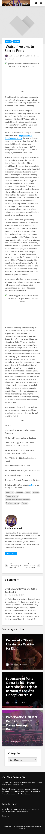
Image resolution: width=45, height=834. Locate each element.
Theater (16, 41)
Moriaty (36, 493)
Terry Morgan (13, 664)
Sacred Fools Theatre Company (18, 500)
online (31, 485)
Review (8, 41)
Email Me (5, 816)
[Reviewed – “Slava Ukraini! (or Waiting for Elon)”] (22, 651)
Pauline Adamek (13, 56)
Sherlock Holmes (12, 503)
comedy (19, 493)
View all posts (11, 553)
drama (27, 493)
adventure (9, 493)
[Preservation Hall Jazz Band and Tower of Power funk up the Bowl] (22, 728)
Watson (24, 503)
